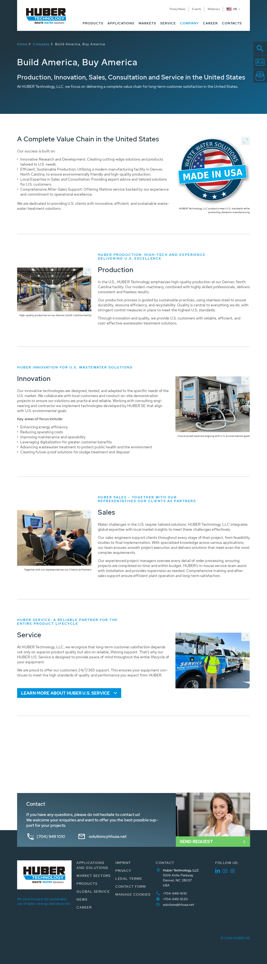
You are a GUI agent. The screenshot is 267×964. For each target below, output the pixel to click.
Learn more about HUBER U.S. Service (65, 693)
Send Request (196, 841)
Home (22, 44)
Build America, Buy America (80, 44)
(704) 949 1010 (51, 836)
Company (41, 44)
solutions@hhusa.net (107, 836)
